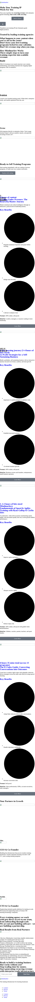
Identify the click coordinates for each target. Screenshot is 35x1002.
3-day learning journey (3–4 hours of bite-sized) (17, 351)
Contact (6, 988)
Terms (5, 991)
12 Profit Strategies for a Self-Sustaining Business (14, 356)
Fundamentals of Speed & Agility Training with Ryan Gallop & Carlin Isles (17, 510)
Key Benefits (6, 210)
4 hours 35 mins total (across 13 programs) (14, 664)
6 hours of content (8, 197)
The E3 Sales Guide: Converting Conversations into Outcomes (15, 668)
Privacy (6, 989)
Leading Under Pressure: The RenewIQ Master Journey (13, 200)
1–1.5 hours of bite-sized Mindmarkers (11, 505)
